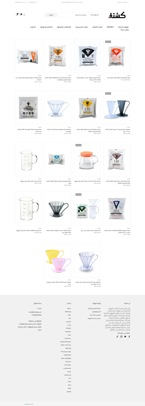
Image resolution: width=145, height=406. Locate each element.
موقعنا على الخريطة (122, 2)
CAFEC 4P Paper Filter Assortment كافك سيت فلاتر (29, 130)
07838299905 (32, 2)
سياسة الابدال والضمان (94, 308)
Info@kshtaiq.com (20, 2)
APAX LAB (68, 348)
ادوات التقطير (97, 27)
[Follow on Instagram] (121, 336)
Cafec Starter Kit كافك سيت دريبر (91, 230)
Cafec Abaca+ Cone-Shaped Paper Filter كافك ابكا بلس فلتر (89, 78)
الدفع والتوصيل (96, 311)
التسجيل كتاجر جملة (95, 315)
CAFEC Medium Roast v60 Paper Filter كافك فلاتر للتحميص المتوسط (58, 78)
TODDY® (68, 328)
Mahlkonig (68, 311)
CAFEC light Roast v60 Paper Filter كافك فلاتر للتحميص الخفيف (88, 130)
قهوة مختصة (123, 27)
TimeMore (68, 331)
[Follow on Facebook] (129, 336)
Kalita (69, 388)
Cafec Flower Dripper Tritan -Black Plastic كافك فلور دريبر (58, 231)
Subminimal (67, 375)
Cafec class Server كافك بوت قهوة (30, 181)
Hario (69, 335)
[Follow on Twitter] (125, 336)
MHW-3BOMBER (66, 358)
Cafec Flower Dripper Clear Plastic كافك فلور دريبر (59, 130)
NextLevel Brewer (65, 341)
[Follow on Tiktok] (117, 336)
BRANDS (110, 27)
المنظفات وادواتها (64, 27)
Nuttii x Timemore (66, 345)
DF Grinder (68, 365)
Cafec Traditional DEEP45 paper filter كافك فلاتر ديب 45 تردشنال (117, 231)
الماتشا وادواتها (46, 27)
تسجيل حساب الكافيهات (94, 318)
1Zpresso (68, 361)
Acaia (69, 385)
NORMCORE (67, 355)
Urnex (69, 325)
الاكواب (33, 27)
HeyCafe (68, 321)
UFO (69, 378)
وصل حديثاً (125, 29)
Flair (70, 318)
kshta (128, 75)
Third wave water (66, 351)
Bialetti (69, 391)
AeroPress (68, 338)
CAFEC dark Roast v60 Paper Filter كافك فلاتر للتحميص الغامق (118, 182)
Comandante (67, 368)
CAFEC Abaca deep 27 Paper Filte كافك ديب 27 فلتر (28, 78)
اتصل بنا (39, 308)
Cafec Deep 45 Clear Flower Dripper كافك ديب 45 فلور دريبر (88, 283)
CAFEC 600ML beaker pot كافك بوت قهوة (28, 230)
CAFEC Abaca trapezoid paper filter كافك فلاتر (58, 182)
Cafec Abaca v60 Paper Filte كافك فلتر (118, 77)
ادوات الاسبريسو (82, 27)
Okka (69, 381)
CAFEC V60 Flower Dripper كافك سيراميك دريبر (58, 283)
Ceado (69, 371)
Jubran (69, 308)
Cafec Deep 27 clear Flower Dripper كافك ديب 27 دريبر (117, 130)
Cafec (69, 315)
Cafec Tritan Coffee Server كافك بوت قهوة (87, 181)
